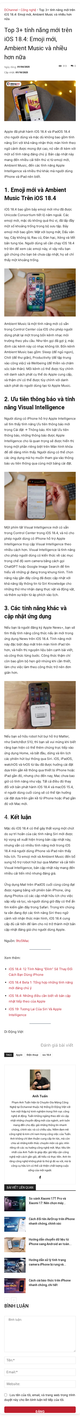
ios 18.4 (46, 1054)
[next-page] (13, 1300)
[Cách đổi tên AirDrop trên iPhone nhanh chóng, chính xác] (15, 1224)
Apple (19, 1054)
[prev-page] (7, 1300)
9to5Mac (22, 941)
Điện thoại (32, 1054)
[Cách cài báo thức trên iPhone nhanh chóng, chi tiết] (15, 1285)
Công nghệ (28, 10)
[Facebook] (40, 1176)
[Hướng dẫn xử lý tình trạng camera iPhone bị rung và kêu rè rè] (15, 1265)
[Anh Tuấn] (40, 1079)
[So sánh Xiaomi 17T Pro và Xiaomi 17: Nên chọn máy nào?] (15, 1203)
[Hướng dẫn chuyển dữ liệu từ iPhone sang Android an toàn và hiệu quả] (15, 1244)
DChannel (11, 10)
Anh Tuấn (40, 1096)
